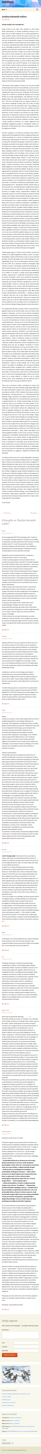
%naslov (6, 513)
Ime (3, 1343)
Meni (3, 9)
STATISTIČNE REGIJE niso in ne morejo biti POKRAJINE (22, 1431)
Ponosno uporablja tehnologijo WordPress (14, 1450)
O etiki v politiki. (6, 1397)
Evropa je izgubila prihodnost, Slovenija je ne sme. (16, 1394)
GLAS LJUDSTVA (15, 1420)
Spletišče (5, 1351)
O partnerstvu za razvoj (8, 1402)
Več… (4, 921)
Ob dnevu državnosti (8, 1405)
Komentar (6, 1330)
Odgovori (6, 630)
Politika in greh (6, 1399)
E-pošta (5, 1347)
